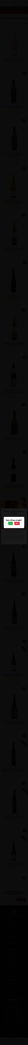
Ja (10, 523)
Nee (17, 523)
